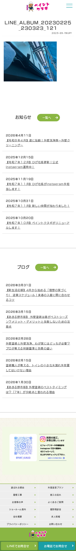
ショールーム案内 (17, 509)
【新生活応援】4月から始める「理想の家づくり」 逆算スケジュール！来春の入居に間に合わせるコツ (38, 295)
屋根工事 (17, 494)
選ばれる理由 (17, 487)
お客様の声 (17, 501)
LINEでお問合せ (18, 546)
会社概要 (17, 516)
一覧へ (46, 117)
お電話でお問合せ (55, 546)
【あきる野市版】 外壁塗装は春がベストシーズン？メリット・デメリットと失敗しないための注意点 (38, 321)
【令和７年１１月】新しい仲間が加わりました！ (38, 205)
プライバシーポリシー (17, 523)
